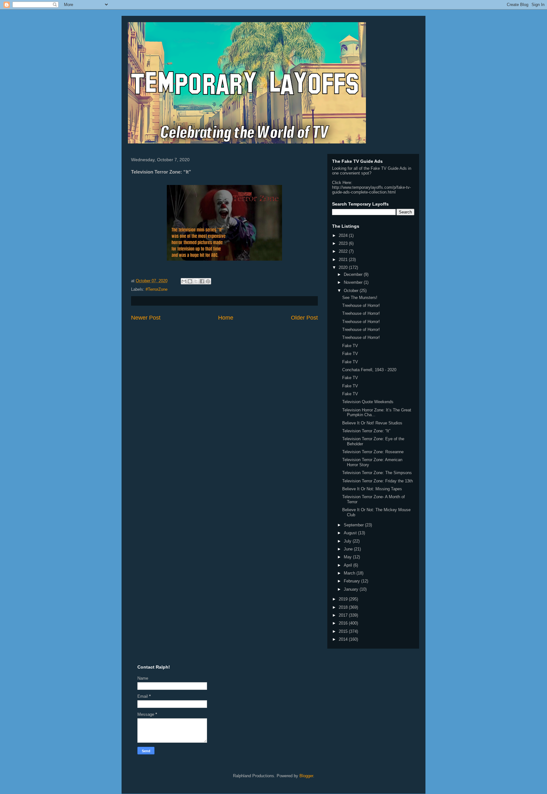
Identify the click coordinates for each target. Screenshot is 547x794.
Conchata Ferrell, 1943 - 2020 (369, 369)
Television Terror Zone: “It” (366, 431)
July (348, 541)
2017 (344, 615)
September (354, 525)
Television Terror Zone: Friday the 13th (377, 481)
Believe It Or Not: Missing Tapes (372, 488)
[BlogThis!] (190, 281)
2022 (344, 251)
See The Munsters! (359, 297)
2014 (344, 639)
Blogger (306, 775)
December (354, 274)
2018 (344, 607)
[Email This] (184, 281)
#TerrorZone (156, 289)
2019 (344, 599)
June (349, 549)
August (351, 532)
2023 (344, 243)
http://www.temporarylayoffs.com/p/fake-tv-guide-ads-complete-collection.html (371, 189)
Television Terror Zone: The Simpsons (377, 472)
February (352, 581)
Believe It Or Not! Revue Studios (372, 423)
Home (225, 317)
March (350, 573)
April (348, 565)
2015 (344, 631)
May (348, 557)
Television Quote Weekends (367, 401)
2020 (344, 267)
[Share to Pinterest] (208, 281)
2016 (344, 623)
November (354, 282)
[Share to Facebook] (202, 281)
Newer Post (145, 317)
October (352, 290)
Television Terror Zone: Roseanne (373, 451)
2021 (344, 259)
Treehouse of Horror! (361, 305)
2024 (344, 235)
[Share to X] (196, 281)
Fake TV (350, 345)
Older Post (304, 317)
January (352, 589)
